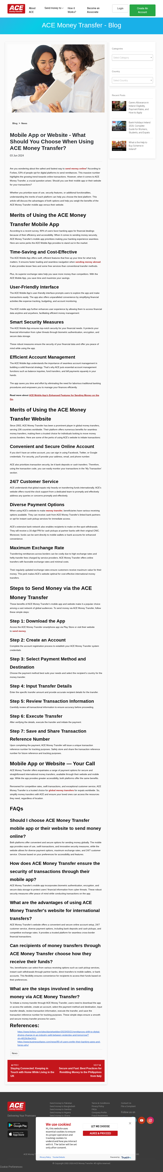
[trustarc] (126, 1157)
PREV (16, 1065)
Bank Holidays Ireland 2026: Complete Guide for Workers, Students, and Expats (139, 127)
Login (120, 8)
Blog (15, 123)
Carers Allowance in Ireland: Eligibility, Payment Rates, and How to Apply (139, 107)
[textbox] (53, 8)
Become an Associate (93, 10)
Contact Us (126, 1103)
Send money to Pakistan (61, 1103)
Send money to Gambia (60, 1109)
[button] (130, 1122)
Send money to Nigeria (60, 1112)
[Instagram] (150, 1120)
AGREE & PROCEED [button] (100, 1133)
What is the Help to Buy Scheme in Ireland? (138, 145)
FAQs (94, 1109)
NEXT (96, 1065)
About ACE (32, 10)
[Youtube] (141, 1120)
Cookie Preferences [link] (11, 1166)
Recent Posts (118, 95)
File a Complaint (128, 1106)
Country (116, 71)
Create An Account (142, 10)
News (24, 123)
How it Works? (72, 10)
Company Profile (99, 1112)
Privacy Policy (98, 1106)
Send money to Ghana (60, 1115)
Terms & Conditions (101, 1103)
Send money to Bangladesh (62, 1106)
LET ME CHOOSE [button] (100, 1126)
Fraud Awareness (100, 1115)
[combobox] (53, 8)
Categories (117, 48)
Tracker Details (59, 1157)
